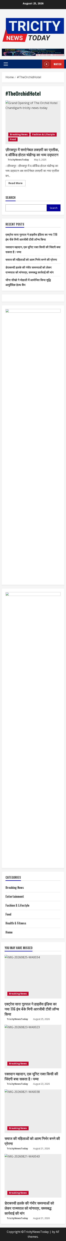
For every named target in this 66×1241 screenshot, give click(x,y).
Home (9, 932)
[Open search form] (35, 64)
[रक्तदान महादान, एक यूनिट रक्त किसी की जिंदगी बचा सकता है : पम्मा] (33, 1046)
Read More (16, 183)
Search (11, 198)
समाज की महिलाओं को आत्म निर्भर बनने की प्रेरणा (31, 259)
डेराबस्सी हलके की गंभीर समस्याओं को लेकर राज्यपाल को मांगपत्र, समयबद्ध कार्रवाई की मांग (29, 1208)
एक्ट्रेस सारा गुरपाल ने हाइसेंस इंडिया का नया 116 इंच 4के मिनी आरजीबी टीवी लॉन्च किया (32, 1009)
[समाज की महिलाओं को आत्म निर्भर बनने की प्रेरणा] (33, 1111)
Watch (57, 64)
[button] (6, 64)
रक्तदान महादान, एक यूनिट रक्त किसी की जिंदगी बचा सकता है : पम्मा (31, 1076)
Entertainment (15, 896)
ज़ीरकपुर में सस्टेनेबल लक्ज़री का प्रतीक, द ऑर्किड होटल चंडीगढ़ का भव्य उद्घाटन (33, 122)
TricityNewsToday (18, 159)
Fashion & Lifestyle (43, 134)
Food (13, 139)
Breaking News (19, 134)
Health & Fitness (16, 923)
